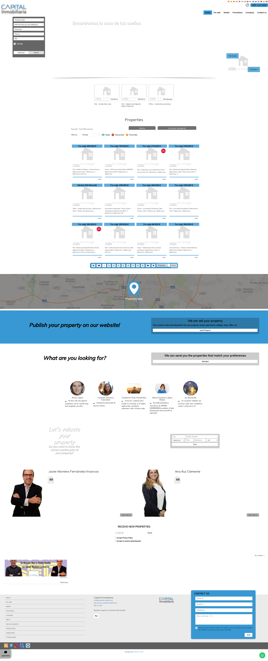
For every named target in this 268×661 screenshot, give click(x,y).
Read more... (64, 582)
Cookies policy (11, 637)
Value (195, 444)
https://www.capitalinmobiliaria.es (105, 603)
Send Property (205, 330)
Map (96, 616)
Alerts (142, 128)
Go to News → (260, 555)
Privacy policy (10, 628)
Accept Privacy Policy (125, 538)
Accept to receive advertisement (129, 541)
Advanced (21, 52)
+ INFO (99, 179)
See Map (20, 44)
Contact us (261, 12)
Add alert (205, 361)
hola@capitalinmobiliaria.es (103, 600)
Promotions (237, 12)
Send (150, 533)
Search (36, 52)
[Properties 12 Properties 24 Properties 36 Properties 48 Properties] (163, 265)
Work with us (126, 515)
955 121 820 (98, 605)
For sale (217, 12)
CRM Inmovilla (138, 652)
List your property (177, 128)
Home (207, 12)
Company (250, 12)
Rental (226, 12)
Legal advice (10, 633)
